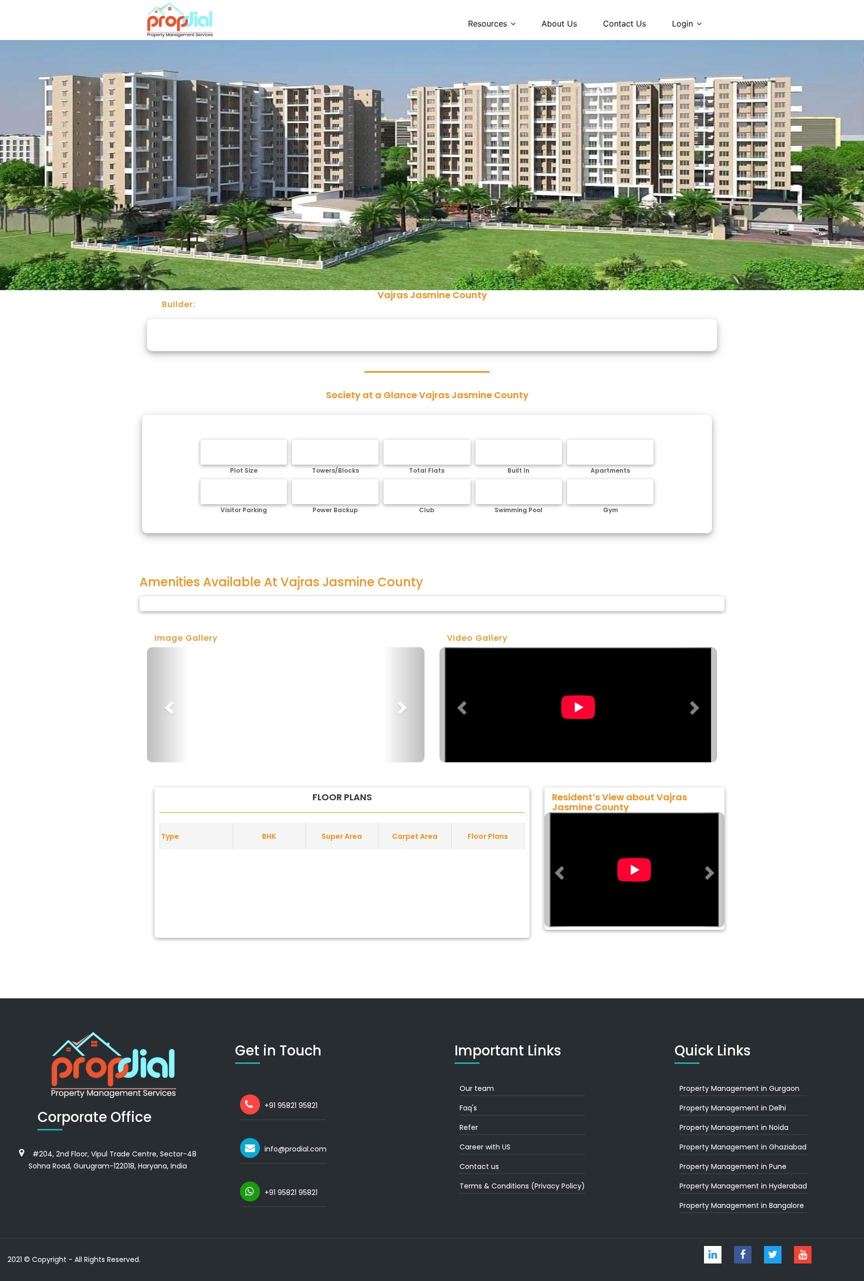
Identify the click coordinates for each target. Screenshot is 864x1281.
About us (559, 24)
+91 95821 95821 (291, 1105)
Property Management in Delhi (733, 1108)
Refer (469, 1127)
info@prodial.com (295, 1149)
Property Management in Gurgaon (740, 1088)
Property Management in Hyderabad (743, 1186)
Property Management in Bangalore (742, 1205)
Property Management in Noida (734, 1127)
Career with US (485, 1147)
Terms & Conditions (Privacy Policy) (522, 1186)
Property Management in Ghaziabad (743, 1147)
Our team (477, 1088)
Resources (487, 24)
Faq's (468, 1108)
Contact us (624, 24)
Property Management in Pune (733, 1166)
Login (682, 24)
